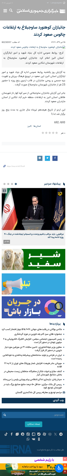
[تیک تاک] (6, 434)
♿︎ (59, 468)
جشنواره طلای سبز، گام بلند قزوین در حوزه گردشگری (38, 334)
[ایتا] (28, 434)
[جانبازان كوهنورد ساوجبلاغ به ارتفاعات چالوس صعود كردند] (33, 47)
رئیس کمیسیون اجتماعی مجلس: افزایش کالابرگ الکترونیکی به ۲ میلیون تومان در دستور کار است (32, 340)
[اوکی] (39, 439)
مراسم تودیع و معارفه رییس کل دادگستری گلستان (38, 392)
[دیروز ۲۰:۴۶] (33, 209)
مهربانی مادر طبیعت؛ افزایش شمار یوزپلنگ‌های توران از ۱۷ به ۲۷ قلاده (33, 365)
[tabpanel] (33, 217)
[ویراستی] (17, 434)
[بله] (39, 434)
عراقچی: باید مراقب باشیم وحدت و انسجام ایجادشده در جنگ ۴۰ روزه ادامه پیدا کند (34, 235)
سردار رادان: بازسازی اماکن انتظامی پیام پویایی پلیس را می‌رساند (32, 379)
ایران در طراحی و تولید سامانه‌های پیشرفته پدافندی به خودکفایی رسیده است (32, 356)
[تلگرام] (61, 434)
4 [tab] (4, 184)
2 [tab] (12, 184)
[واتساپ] (28, 439)
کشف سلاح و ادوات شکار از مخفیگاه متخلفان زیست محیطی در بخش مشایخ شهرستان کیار (33, 373)
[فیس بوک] (11, 434)
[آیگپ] (33, 434)
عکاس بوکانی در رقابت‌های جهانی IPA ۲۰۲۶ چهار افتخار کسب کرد (32, 329)
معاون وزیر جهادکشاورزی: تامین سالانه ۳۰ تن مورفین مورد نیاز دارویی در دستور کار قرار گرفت (33, 348)
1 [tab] (16, 184)
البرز (29, 126)
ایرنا (37, 11)
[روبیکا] (50, 434)
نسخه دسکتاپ (33, 424)
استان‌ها (37, 126)
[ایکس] (55, 434)
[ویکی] (33, 439)
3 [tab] (8, 184)
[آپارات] (44, 434)
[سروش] (22, 434)
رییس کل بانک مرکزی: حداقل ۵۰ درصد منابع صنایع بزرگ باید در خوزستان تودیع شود (33, 386)
